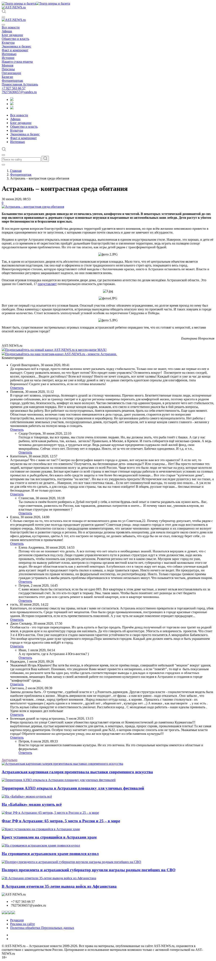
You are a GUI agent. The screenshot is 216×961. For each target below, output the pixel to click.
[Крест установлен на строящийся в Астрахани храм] (41, 829)
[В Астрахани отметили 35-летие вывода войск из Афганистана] (49, 878)
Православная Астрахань (20, 84)
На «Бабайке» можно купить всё (32, 804)
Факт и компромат (15, 50)
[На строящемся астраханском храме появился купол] (41, 845)
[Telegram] (12, 99)
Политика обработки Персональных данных (42, 928)
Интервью (9, 54)
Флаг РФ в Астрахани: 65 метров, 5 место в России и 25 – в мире (61, 821)
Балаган (7, 77)
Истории (8, 58)
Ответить (17, 388)
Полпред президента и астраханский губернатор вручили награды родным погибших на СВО (89, 870)
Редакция (17, 920)
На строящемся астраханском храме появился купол (50, 853)
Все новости (11, 27)
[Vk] (12, 108)
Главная (16, 171)
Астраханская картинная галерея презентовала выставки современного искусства (77, 772)
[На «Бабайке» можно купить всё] (27, 796)
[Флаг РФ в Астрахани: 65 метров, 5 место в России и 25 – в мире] (50, 812)
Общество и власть (15, 39)
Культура (8, 42)
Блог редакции (12, 35)
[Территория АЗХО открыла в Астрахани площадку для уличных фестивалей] (59, 780)
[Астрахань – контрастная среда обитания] (33, 206)
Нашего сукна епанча (17, 61)
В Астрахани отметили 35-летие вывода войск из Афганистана (59, 886)
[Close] (3, 24)
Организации (11, 73)
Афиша (7, 31)
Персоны (8, 69)
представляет (47, 284)
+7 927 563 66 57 (14, 88)
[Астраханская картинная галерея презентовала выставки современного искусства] (62, 763)
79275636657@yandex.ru (19, 92)
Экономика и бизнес (16, 46)
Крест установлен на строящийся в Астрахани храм (49, 837)
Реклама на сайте (22, 924)
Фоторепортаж (12, 80)
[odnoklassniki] (12, 104)
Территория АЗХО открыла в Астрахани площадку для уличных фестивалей (73, 788)
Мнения (7, 65)
